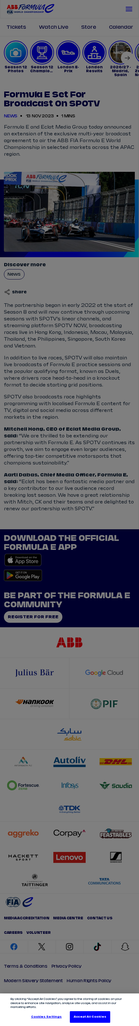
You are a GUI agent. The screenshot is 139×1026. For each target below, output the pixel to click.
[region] (69, 1009)
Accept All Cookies (90, 1017)
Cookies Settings (46, 1017)
